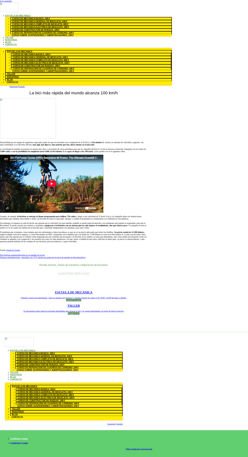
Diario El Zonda (13, 250)
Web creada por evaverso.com (139, 449)
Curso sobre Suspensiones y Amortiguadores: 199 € (42, 35)
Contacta (11, 44)
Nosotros (11, 40)
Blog (8, 42)
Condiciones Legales (19, 439)
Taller (9, 38)
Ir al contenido (6, 1)
